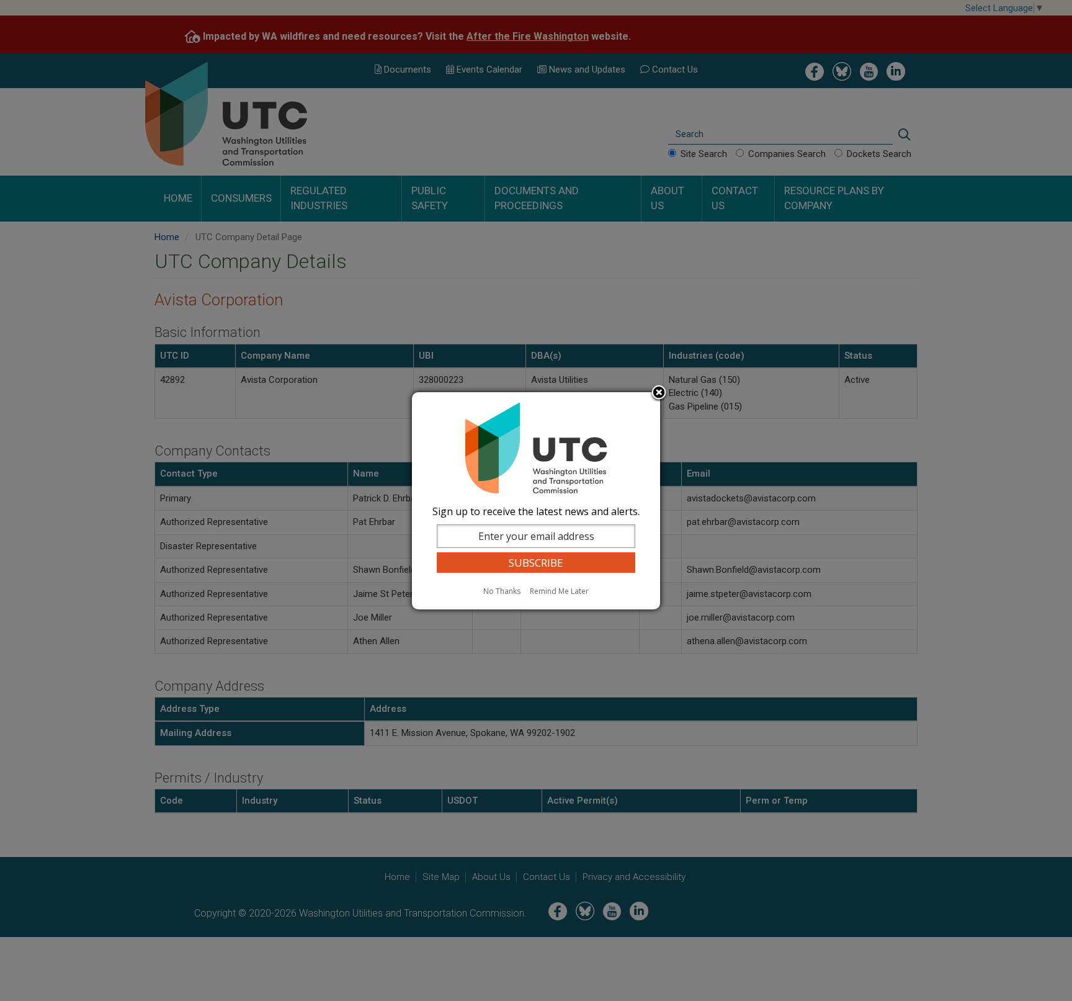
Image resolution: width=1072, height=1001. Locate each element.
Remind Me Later (559, 591)
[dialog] (536, 500)
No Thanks (501, 591)
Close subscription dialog (659, 393)
